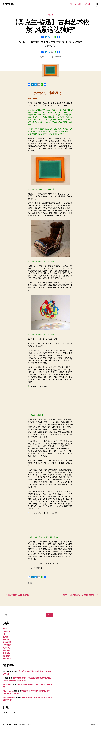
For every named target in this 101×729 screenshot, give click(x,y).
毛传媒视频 (7, 645)
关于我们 (78, 4)
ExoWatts (7, 684)
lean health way (9, 698)
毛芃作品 (6, 648)
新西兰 (5, 637)
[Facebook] (42, 37)
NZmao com (45, 57)
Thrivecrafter (8, 691)
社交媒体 (6, 653)
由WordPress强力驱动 (26, 724)
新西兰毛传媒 (8, 4)
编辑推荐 (50, 15)
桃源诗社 (6, 639)
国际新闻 (6, 631)
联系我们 (87, 4)
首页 (71, 4)
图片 (4, 634)
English (6, 629)
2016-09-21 (57, 57)
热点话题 (6, 650)
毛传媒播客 (7, 642)
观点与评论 (7, 659)
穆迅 (31, 583)
